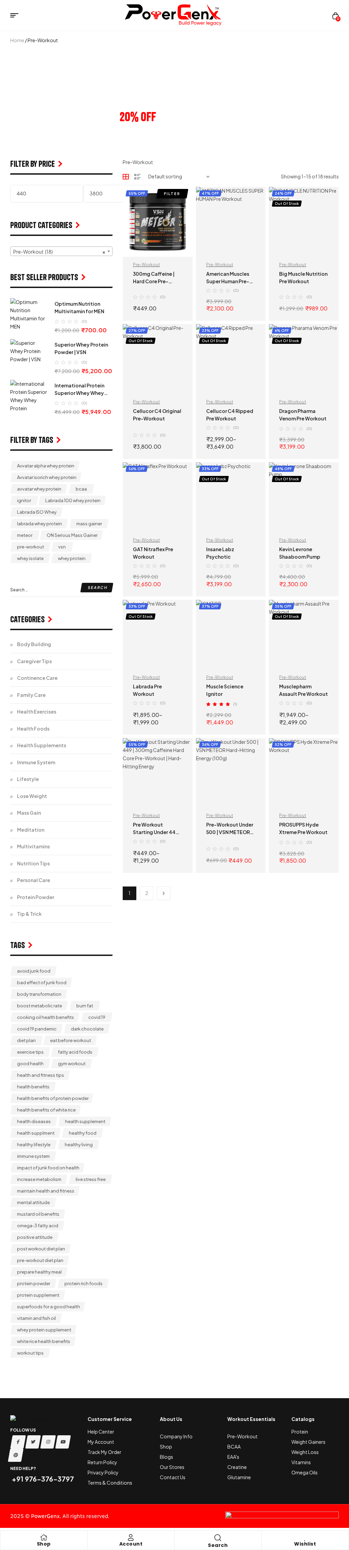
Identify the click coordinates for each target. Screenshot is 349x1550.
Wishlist (305, 1543)
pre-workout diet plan (40, 1260)
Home (17, 40)
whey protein (72, 558)
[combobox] (61, 251)
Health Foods (33, 728)
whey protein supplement (44, 1329)
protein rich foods (83, 1283)
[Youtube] (63, 1442)
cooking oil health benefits (45, 1017)
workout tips (30, 1353)
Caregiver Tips (34, 661)
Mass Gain (29, 813)
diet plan (26, 1040)
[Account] (130, 1537)
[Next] (163, 893)
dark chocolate (87, 1029)
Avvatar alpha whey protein (45, 465)
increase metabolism (39, 1179)
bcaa (81, 489)
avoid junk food (33, 971)
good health (30, 1063)
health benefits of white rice (46, 1110)
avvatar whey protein (39, 489)
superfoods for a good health (48, 1306)
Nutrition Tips (33, 863)
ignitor (24, 500)
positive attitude (34, 1237)
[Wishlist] (305, 1537)
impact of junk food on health (48, 1167)
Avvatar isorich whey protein (46, 477)
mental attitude (33, 1202)
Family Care (31, 695)
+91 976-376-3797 (42, 1478)
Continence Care (37, 678)
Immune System (36, 762)
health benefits (33, 1086)
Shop (44, 1543)
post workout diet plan (41, 1248)
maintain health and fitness (45, 1191)
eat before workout (70, 1040)
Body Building (34, 644)
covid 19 (96, 1017)
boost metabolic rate (39, 1005)
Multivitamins (33, 846)
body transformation (39, 994)
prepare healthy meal (39, 1272)
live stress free (91, 1179)
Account (131, 1543)
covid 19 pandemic (37, 1029)
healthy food (82, 1133)
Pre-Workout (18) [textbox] (59, 252)
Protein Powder (35, 897)
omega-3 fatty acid (37, 1225)
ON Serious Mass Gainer (72, 535)
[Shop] (43, 1537)
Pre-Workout (146, 264)
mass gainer (89, 523)
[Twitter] (33, 1442)
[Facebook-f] (18, 1442)
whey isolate (30, 558)
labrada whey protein (39, 523)
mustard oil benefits (38, 1214)
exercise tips (30, 1052)
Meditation (30, 830)
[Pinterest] (16, 1455)
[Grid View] (126, 176)
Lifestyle (28, 779)
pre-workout (30, 546)
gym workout (72, 1063)
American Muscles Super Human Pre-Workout (227, 281)
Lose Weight (32, 796)
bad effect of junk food (41, 982)
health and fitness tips (40, 1075)
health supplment (36, 1133)
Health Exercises (36, 711)
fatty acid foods (75, 1052)
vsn (62, 546)
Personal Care (33, 880)
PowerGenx (45, 1516)
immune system (33, 1156)
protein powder (33, 1283)
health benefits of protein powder (53, 1098)
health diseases (34, 1121)
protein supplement (38, 1295)
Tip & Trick (29, 914)
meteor (24, 535)
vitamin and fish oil (36, 1318)
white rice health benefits (43, 1341)
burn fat (84, 1005)
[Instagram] (48, 1442)
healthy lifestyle (33, 1144)
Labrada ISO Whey (37, 512)
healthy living (79, 1144)
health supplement (85, 1121)
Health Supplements (41, 745)
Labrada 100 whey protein (73, 500)
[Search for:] (61, 589)
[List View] (137, 176)
